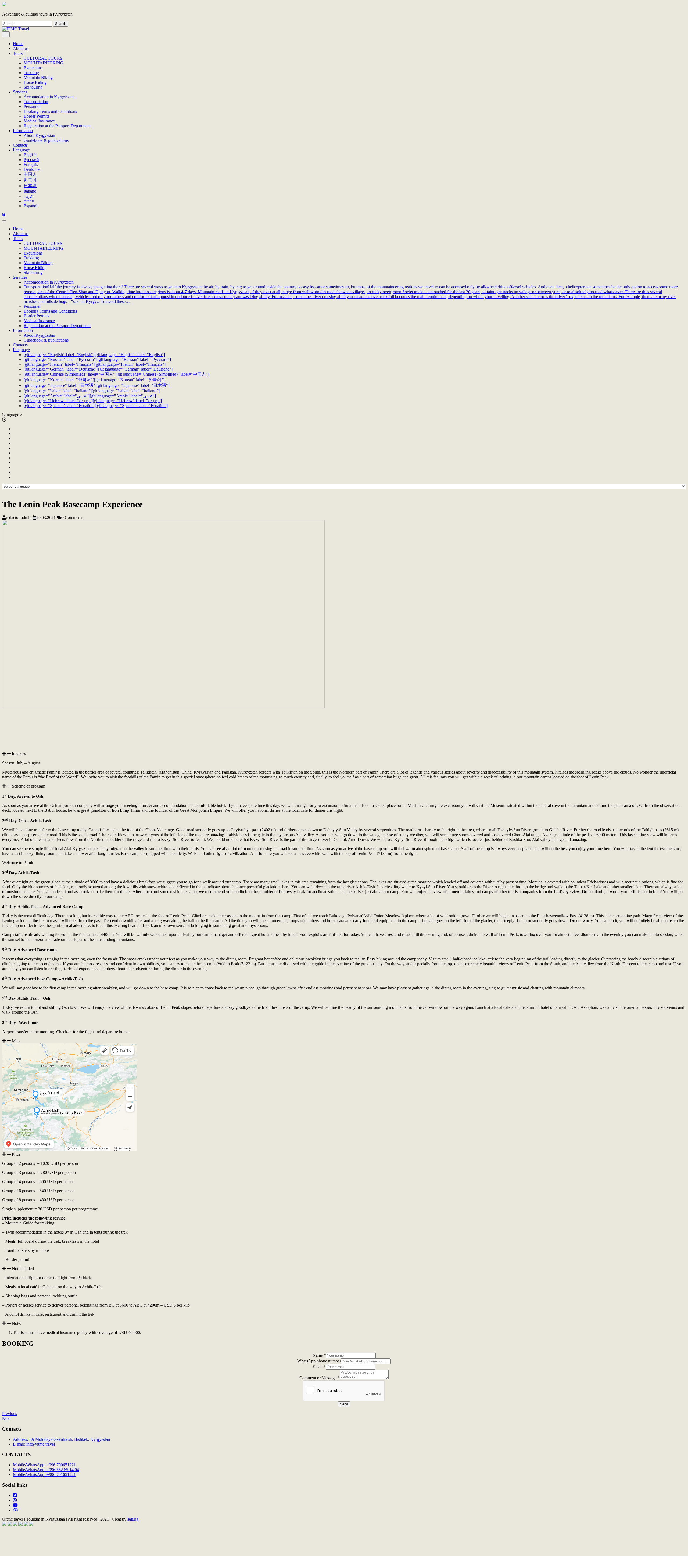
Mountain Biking (38, 77)
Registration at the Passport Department (57, 126)
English (30, 155)
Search (60, 24)
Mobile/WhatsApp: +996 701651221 (44, 1474)
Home (18, 43)
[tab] (6, 34)
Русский (31, 159)
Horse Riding (35, 82)
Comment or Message (319, 1378)
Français (31, 164)
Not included (23, 1268)
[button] (344, 754)
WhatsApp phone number (319, 1361)
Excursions (33, 68)
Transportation (36, 101)
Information (23, 130)
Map (16, 1041)
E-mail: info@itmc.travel (34, 1444)
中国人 (30, 174)
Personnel (32, 106)
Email (319, 1366)
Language (21, 150)
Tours (18, 53)
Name (319, 1355)
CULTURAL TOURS (43, 58)
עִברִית (29, 201)
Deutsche (32, 169)
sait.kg (132, 1519)
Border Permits (36, 116)
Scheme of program (28, 786)
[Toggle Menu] (4, 221)
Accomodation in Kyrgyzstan (49, 97)
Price (16, 1154)
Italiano (30, 191)
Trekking (31, 72)
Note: (16, 1323)
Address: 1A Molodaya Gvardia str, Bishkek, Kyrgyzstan (61, 1439)
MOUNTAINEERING (43, 63)
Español (30, 206)
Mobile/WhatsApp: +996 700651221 (44, 1465)
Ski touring (33, 87)
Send (344, 1404)
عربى (28, 196)
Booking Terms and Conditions (50, 111)
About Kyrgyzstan (39, 135)
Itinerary (19, 754)
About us (20, 48)
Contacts (20, 145)
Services (20, 92)
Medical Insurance (39, 121)
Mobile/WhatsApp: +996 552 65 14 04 (46, 1469)
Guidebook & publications (46, 140)
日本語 (30, 185)
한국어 (30, 180)
